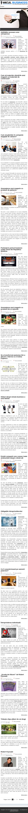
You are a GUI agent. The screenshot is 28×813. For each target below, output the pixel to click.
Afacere (7, 254)
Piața (16, 82)
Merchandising (12, 82)
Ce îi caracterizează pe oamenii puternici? (13, 570)
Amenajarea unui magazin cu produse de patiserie (12, 189)
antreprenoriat (4, 648)
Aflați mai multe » (24, 71)
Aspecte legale (13, 514)
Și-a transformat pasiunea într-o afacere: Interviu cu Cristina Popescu (13, 356)
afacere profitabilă (22, 205)
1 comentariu (17, 80)
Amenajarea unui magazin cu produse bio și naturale (12, 308)
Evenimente (16, 254)
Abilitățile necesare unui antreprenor (10, 33)
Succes (14, 574)
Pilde (9, 722)
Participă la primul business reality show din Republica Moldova (11, 249)
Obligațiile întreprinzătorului (11, 511)
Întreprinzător (21, 516)
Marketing (7, 82)
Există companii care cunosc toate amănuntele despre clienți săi (14, 457)
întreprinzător (4, 110)
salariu (4, 122)
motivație (21, 703)
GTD (11, 574)
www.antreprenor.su (14, 809)
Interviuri (7, 361)
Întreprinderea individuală (10, 622)
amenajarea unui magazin (10, 345)
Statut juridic (18, 626)
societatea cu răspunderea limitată (10, 556)
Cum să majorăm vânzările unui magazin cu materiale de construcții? (13, 77)
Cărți (6, 679)
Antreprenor (8, 37)
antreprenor (12, 101)
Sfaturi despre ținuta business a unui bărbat (13, 397)
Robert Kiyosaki (18, 700)
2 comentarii (17, 400)
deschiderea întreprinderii (19, 666)
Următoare (21, 799)
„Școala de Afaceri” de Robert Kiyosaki (12, 675)
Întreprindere (13, 626)
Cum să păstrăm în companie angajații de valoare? (12, 135)
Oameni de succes (9, 755)
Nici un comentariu (18, 36)
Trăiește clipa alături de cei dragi (13, 719)
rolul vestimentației (21, 442)
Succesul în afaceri (19, 37)
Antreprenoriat (12, 37)
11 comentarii (15, 624)
